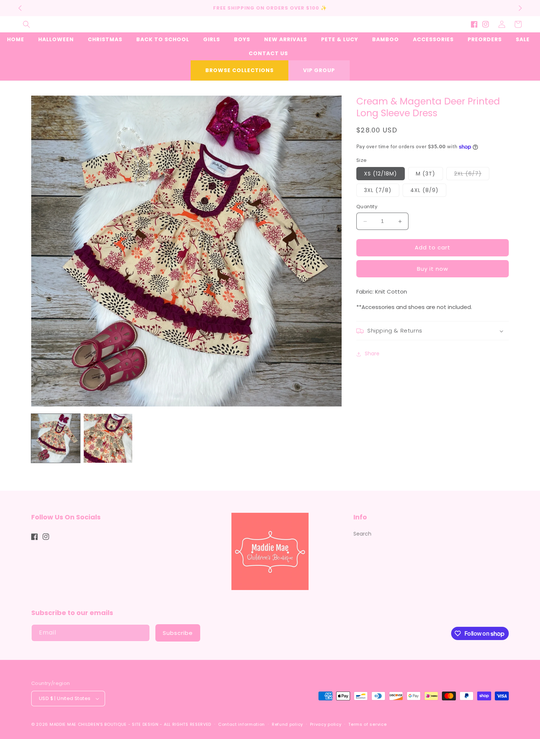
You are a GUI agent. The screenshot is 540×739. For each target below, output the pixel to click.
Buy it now (432, 269)
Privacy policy (326, 724)
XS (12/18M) (380, 174)
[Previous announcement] (20, 8)
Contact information (241, 724)
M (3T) (425, 174)
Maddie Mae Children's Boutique (89, 724)
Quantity (366, 206)
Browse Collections (239, 70)
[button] (26, 24)
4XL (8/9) (424, 190)
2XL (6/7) (471, 175)
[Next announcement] (520, 8)
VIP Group (319, 70)
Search (362, 533)
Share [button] (372, 354)
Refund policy (287, 724)
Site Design (145, 724)
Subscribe (178, 633)
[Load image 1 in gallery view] (55, 438)
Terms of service (367, 724)
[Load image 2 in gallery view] (108, 438)
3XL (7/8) (378, 190)
